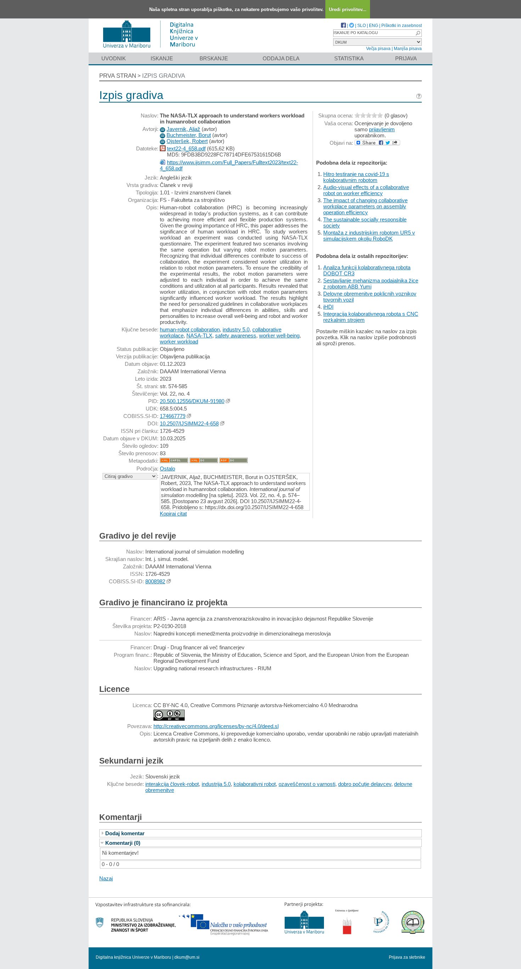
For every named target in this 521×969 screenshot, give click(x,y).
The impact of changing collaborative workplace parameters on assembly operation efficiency (365, 206)
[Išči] (417, 33)
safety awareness (235, 335)
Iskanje (162, 58)
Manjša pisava (408, 48)
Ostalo (167, 469)
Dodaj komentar (125, 833)
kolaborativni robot (255, 784)
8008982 (155, 581)
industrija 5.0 (216, 784)
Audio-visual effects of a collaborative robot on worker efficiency (366, 190)
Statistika (349, 58)
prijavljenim (382, 129)
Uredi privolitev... (347, 9)
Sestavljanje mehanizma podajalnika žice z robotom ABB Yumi (370, 283)
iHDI (328, 307)
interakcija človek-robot (172, 784)
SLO (361, 25)
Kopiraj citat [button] (173, 514)
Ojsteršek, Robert (187, 141)
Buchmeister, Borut (189, 135)
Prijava (406, 58)
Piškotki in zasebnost (401, 25)
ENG (373, 25)
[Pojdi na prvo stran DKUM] (153, 49)
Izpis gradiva (163, 75)
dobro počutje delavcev (364, 784)
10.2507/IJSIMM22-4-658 (189, 423)
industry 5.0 (236, 329)
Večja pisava (378, 48)
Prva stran (117, 75)
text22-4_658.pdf (186, 148)
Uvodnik (113, 58)
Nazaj (106, 878)
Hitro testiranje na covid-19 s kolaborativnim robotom (356, 177)
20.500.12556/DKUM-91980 (192, 401)
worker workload (179, 341)
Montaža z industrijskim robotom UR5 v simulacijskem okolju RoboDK (369, 236)
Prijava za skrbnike (407, 957)
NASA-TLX (199, 335)
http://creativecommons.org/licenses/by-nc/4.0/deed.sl (216, 726)
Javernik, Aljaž (183, 129)
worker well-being (279, 335)
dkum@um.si (187, 957)
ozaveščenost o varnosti (307, 784)
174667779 (172, 416)
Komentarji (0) (122, 843)
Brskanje (214, 58)
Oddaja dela (281, 58)
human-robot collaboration (190, 329)
